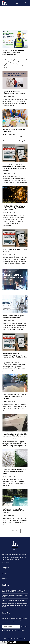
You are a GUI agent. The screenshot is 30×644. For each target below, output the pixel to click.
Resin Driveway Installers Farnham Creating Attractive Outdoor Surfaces (14, 396)
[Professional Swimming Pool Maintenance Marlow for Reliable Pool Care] (15, 497)
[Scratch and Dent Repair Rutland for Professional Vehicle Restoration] (15, 422)
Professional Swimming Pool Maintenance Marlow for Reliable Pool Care (13, 511)
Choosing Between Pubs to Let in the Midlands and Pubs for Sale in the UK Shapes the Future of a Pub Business (14, 167)
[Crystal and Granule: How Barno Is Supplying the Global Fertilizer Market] (15, 458)
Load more (14, 530)
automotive (5, 439)
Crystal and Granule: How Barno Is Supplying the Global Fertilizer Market (14, 471)
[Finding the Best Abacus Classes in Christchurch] (15, 118)
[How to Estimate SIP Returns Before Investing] (15, 238)
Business (4, 96)
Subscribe (24, 626)
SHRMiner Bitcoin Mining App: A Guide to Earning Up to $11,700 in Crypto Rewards (13, 208)
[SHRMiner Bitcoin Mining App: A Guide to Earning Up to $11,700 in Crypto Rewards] (15, 194)
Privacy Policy (20, 630)
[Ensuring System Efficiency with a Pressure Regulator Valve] (15, 304)
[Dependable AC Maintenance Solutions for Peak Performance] (15, 80)
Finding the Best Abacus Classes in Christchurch (14, 600)
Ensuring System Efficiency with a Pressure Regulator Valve (14, 317)
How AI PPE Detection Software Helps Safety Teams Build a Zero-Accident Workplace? (14, 52)
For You (4, 57)
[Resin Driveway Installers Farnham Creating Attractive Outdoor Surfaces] (15, 383)
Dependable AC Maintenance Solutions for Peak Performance (13, 93)
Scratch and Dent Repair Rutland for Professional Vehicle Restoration (14, 435)
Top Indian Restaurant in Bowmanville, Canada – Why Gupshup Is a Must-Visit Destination (14, 355)
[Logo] (4, 3)
